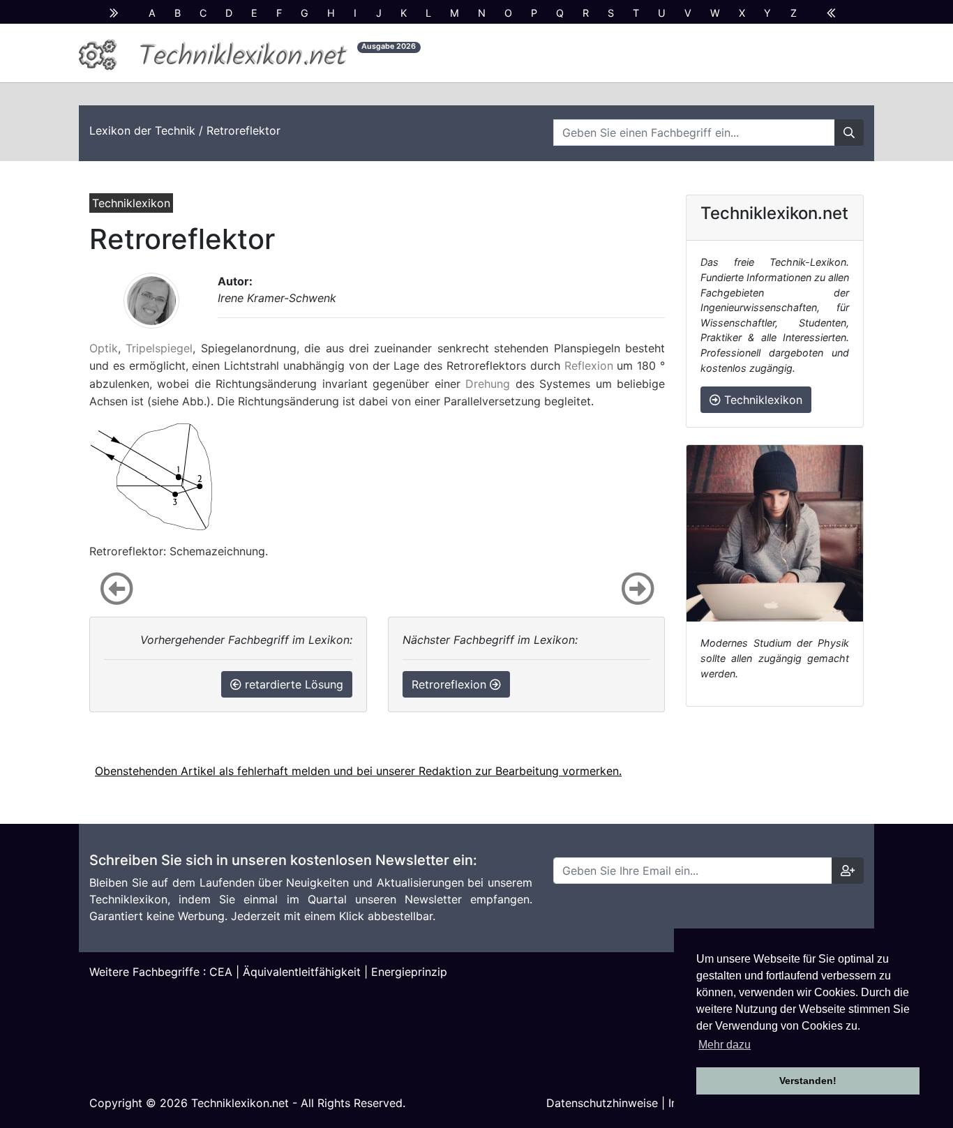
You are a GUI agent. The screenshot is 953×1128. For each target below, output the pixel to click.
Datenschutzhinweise (602, 1103)
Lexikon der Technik (142, 130)
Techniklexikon (761, 400)
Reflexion (588, 366)
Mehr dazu (724, 1045)
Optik (103, 348)
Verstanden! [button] (807, 1080)
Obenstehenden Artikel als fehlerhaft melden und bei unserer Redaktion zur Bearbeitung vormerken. (358, 771)
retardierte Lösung (292, 684)
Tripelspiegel (159, 348)
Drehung (487, 384)
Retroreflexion (451, 684)
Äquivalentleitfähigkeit (302, 972)
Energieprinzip (409, 972)
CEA (220, 972)
